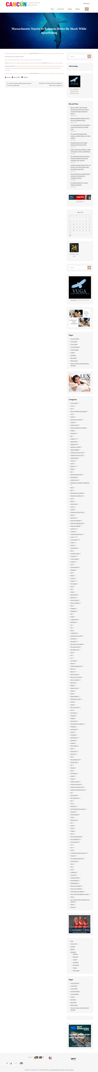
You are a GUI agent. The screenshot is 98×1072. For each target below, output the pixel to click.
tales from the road (75, 798)
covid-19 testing (74, 559)
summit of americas (75, 781)
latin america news (75, 649)
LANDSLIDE (74, 633)
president (73, 743)
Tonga (72, 817)
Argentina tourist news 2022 (77, 452)
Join (71, 627)
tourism (72, 825)
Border (72, 501)
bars (71, 471)
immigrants (73, 608)
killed (72, 630)
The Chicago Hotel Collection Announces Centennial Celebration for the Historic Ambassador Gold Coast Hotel (80, 158)
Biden (72, 487)
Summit (72, 778)
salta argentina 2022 (75, 759)
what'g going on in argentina (77, 891)
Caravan (72, 542)
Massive (72, 663)
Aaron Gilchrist (74, 403)
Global (72, 592)
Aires (72, 414)
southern (72, 776)
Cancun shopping (74, 349)
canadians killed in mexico (77, 534)
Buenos (72, 515)
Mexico (72, 671)
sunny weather (74, 795)
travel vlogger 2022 (75, 839)
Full (71, 589)
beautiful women (74, 480)
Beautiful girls (74, 477)
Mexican (72, 669)
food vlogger (73, 583)
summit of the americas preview (78, 789)
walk (72, 869)
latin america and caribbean (77, 644)
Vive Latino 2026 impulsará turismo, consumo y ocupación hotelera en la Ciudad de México (80, 136)
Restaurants (75, 956)
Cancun (8, 77)
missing (72, 691)
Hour (72, 605)
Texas (72, 803)
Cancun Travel (33, 3)
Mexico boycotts (74, 674)
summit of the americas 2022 (77, 787)
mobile (72, 693)
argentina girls (74, 441)
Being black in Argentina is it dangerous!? (80, 482)
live (71, 655)
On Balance (73, 734)
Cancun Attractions (75, 338)
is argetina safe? (74, 619)
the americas (73, 806)
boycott (72, 506)
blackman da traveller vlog (77, 495)
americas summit (74, 425)
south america (74, 773)
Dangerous (73, 570)
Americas (73, 422)
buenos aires (73, 517)
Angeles (72, 430)
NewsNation (73, 712)
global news (73, 597)
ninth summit (73, 721)
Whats (72, 897)
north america (74, 729)
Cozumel (73, 352)
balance (72, 469)
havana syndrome (74, 600)
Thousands (73, 811)
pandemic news (74, 737)
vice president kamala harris (77, 858)
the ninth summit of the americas (78, 809)
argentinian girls (74, 458)
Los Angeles (73, 660)
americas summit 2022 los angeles (78, 427)
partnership (73, 740)
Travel (72, 833)
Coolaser (71, 1069)
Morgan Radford (74, 696)
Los (71, 658)
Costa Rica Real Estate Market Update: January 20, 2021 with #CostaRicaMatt (19, 84)
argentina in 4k (74, 444)
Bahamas (78, 9)
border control (74, 504)
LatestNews (73, 638)
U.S (71, 844)
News (72, 710)
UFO (72, 847)
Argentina (70, 9)
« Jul (70, 235)
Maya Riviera (74, 358)
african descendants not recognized (78, 411)
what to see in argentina (76, 888)
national (72, 704)
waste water (73, 875)
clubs (72, 550)
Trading (72, 831)
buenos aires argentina (76, 520)
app (71, 436)
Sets (71, 765)
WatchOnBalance (74, 880)
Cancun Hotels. (74, 344)
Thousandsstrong (74, 814)
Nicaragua (73, 715)
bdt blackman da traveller (76, 474)
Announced (73, 433)
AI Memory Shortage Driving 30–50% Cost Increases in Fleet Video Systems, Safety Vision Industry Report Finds (80, 167)
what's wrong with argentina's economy (79, 894)
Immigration (73, 611)
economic (73, 578)
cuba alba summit (74, 567)
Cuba (72, 564)
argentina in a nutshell (75, 447)
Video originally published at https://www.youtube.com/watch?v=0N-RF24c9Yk (23, 59)
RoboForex (73, 754)
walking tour (73, 872)
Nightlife (73, 718)
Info (71, 614)
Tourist (72, 828)
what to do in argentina (76, 886)
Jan (71, 625)
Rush (72, 756)
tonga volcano (74, 820)
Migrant (72, 685)
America (72, 416)
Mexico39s (73, 682)
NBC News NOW (75, 707)
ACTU (72, 405)
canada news (73, 528)
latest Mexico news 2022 (76, 636)
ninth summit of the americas (77, 723)
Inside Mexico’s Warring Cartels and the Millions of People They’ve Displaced (50, 84)
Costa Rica (73, 556)
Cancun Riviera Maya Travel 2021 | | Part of (59, 1069)
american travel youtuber (76, 419)
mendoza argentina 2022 (76, 666)
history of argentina (75, 603)
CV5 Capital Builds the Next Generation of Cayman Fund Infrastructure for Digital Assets (80, 127)
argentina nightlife (75, 449)
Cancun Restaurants (75, 347)
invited (72, 616)
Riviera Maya (74, 751)
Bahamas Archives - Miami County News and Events (17, 53)
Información (86, 3)
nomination (73, 726)
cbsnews (72, 545)
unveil (72, 850)
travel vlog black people (76, 836)
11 (73, 224)
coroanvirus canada (75, 553)
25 (73, 230)
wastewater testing (75, 877)
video (72, 864)
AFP (72, 408)
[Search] (89, 56)
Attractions (75, 954)
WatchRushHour (74, 883)
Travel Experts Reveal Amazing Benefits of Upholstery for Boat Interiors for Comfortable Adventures (80, 176)
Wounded (73, 907)
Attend (72, 463)
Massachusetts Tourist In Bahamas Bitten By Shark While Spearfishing (25, 63)
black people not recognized (77, 493)
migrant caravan (74, 688)
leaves (72, 652)
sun (71, 792)
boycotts (72, 509)
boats (72, 498)
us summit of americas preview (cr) (78, 853)
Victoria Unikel (74, 861)
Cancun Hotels (74, 341)
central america (74, 548)
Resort (72, 748)
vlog (72, 866)
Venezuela (73, 855)
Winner (72, 904)
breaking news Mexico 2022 (77, 512)
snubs (72, 770)
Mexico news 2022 (75, 680)
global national (74, 594)
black (72, 490)
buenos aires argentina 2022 (77, 523)
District (72, 575)
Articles (72, 460)
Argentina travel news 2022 (77, 455)
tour (71, 822)
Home (52, 9)
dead (72, 572)
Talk (72, 800)
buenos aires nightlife (75, 526)
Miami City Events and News (56, 63)
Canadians (73, 531)
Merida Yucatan (74, 360)
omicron (72, 732)
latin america (73, 641)
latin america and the (75, 647)
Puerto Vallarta (74, 745)
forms (72, 586)
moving (72, 701)
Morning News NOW (75, 699)
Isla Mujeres (73, 355)
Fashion (72, 581)
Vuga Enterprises (73, 300)
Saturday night (74, 762)
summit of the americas (76, 784)
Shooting (73, 767)
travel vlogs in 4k (74, 842)
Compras (75, 967)
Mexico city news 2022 (76, 677)
